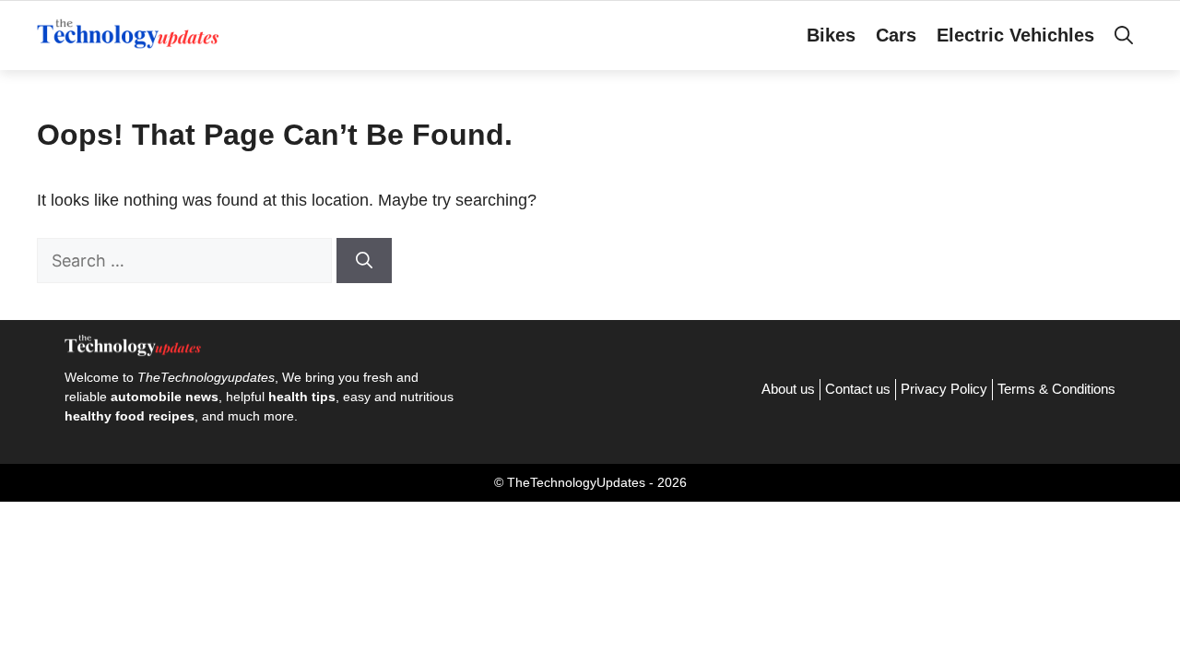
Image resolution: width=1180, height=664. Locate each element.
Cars (896, 35)
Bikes (831, 35)
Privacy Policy (944, 389)
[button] (1123, 35)
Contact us (858, 389)
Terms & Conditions (1056, 389)
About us (788, 389)
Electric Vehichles (1015, 35)
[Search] (364, 260)
